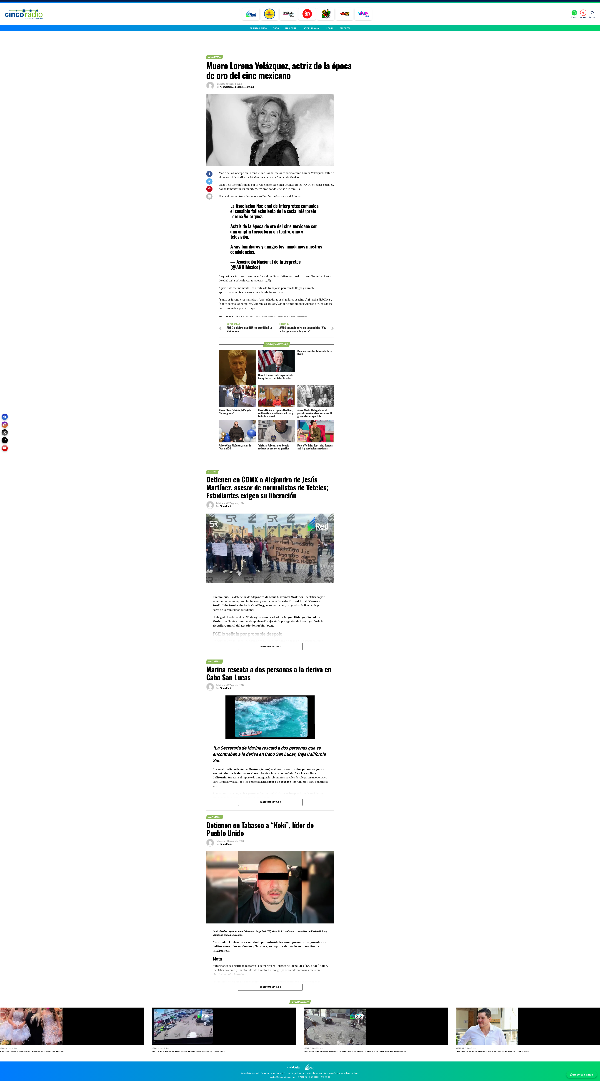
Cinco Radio (226, 506)
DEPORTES (345, 28)
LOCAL (329, 28)
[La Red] (251, 14)
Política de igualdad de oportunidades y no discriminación (310, 1073)
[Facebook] (5, 417)
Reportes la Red (583, 1074)
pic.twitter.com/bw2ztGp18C (282, 251)
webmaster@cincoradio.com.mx (237, 87)
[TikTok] (5, 440)
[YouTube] (5, 448)
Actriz (251, 317)
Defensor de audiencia (271, 1073)
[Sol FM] (326, 14)
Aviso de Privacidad (250, 1073)
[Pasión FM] (288, 14)
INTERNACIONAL (311, 28)
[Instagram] (5, 424)
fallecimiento (265, 317)
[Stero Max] (344, 14)
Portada (302, 317)
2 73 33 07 (302, 1077)
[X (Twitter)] (5, 432)
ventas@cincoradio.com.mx (282, 1077)
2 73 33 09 (325, 1077)
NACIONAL (290, 28)
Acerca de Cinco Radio (349, 1073)
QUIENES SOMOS (258, 28)
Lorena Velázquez (285, 317)
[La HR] (307, 14)
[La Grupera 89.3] (269, 14)
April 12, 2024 (274, 266)
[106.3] (363, 14)
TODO (276, 28)
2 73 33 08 (313, 1077)
